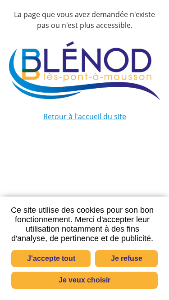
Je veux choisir (84, 280)
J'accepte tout (51, 258)
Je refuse (126, 258)
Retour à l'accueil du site (84, 116)
